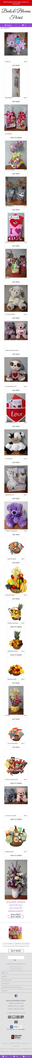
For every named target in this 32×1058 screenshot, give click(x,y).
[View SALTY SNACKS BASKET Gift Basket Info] (16, 732)
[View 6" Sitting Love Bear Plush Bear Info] (16, 298)
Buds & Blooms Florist (16, 14)
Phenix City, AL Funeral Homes (11, 1043)
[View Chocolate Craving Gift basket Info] (16, 155)
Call (6, 1056)
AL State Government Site (24, 1049)
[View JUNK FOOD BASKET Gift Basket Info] (16, 548)
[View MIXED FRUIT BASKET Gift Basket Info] (16, 668)
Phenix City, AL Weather (7, 1049)
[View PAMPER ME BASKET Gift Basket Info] (16, 836)
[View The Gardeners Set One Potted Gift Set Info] (16, 191)
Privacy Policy (4, 1051)
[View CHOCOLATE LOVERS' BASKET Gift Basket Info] (16, 764)
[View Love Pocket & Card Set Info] (16, 407)
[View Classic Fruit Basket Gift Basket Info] (16, 580)
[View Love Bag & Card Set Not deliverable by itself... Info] (16, 227)
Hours (27, 1056)
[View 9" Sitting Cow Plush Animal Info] (16, 442)
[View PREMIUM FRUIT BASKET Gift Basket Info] (16, 640)
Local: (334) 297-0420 (16, 1009)
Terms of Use (28, 1051)
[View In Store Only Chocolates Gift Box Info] (16, 118)
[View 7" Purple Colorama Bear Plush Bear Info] (16, 515)
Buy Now (16, 65)
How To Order (16, 138)
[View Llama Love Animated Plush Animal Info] (16, 44)
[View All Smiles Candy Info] (16, 700)
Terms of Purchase (16, 1051)
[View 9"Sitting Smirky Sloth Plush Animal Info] (16, 369)
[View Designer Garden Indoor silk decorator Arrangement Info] (16, 879)
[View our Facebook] (16, 996)
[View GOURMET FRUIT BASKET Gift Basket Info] (16, 612)
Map (17, 1056)
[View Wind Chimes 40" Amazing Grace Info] (16, 82)
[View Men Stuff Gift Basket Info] (16, 263)
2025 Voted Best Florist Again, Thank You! (16, 3)
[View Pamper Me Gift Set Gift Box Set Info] (16, 479)
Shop (9, 25)
